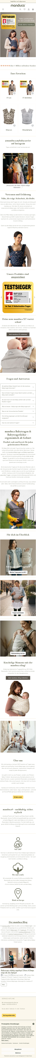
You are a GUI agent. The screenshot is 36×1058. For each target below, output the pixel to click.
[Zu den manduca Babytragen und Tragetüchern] (18, 34)
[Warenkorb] (33, 9)
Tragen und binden (18, 613)
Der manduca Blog (18, 922)
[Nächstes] (34, 297)
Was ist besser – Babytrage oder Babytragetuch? (16, 406)
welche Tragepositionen (16, 934)
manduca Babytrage (25, 932)
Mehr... (4, 984)
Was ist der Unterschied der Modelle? (12, 411)
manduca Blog (6, 926)
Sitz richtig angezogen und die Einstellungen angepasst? (15, 417)
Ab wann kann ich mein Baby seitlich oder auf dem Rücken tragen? (16, 400)
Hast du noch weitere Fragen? (10, 423)
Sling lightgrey (27, 130)
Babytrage (14, 930)
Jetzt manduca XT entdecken (18, 334)
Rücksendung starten (18, 653)
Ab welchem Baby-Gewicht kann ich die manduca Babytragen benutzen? (16, 387)
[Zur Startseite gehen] (18, 5)
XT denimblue (27, 98)
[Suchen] (20, 9)
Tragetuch (23, 930)
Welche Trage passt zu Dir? (18, 572)
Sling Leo (9, 130)
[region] (18, 297)
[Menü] (3, 9)
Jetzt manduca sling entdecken (18, 678)
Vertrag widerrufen (9, 1015)
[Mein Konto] (29, 9)
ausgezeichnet (18, 276)
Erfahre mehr (18, 797)
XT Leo (9, 98)
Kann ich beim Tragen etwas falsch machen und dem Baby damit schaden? (17, 394)
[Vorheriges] (1, 297)
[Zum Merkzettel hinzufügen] (14, 93)
